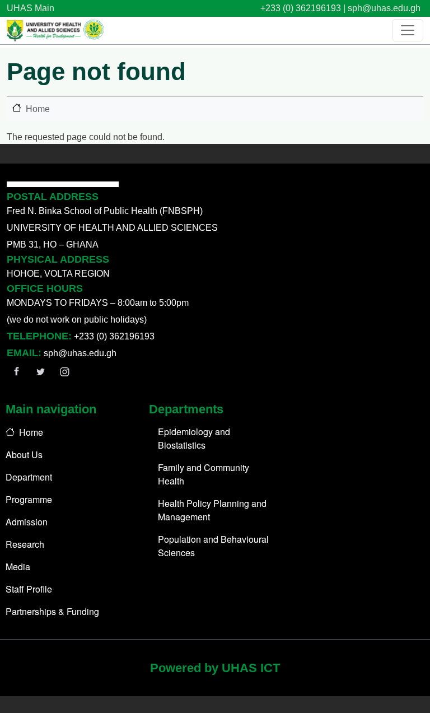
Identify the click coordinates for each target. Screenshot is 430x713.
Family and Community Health (203, 474)
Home (38, 109)
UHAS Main (30, 8)
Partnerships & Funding (52, 611)
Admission (27, 521)
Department (29, 476)
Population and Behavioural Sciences (213, 546)
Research (25, 544)
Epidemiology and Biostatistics (194, 438)
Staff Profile (29, 588)
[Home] (55, 30)
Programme (29, 499)
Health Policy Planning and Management (212, 510)
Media (18, 566)
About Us (24, 454)
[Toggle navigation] (407, 30)
